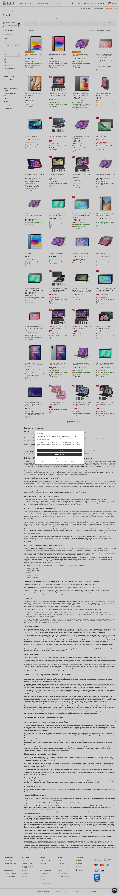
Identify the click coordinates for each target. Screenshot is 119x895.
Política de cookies (47, 462)
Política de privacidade (61, 462)
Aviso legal (74, 462)
